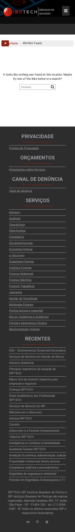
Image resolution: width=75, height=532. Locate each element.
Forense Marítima (20, 280)
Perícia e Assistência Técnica (28, 323)
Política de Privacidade (24, 148)
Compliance (16, 237)
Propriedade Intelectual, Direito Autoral (34, 461)
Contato (14, 424)
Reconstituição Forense (24, 329)
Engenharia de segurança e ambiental (32, 473)
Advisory (14, 212)
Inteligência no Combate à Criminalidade (34, 443)
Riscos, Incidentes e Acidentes (29, 317)
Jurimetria (15, 292)
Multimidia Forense (21, 304)
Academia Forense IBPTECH (27, 449)
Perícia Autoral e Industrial (26, 310)
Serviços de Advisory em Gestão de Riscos (36, 356)
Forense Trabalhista (21, 286)
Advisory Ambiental (21, 363)
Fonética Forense (20, 268)
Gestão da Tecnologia (23, 298)
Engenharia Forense (21, 261)
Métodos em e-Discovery (25, 412)
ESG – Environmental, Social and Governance (37, 350)
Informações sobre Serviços (27, 169)
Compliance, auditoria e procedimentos (34, 467)
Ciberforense (17, 230)
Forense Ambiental (21, 274)
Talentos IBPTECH (21, 437)
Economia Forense (21, 249)
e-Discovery (17, 255)
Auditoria (14, 218)
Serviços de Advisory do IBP (27, 406)
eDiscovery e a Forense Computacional (34, 430)
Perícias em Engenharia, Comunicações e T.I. (37, 480)
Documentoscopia (21, 243)
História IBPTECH (20, 418)
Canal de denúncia (20, 191)
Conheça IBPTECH (21, 389)
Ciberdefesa (17, 224)
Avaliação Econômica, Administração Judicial (37, 455)
